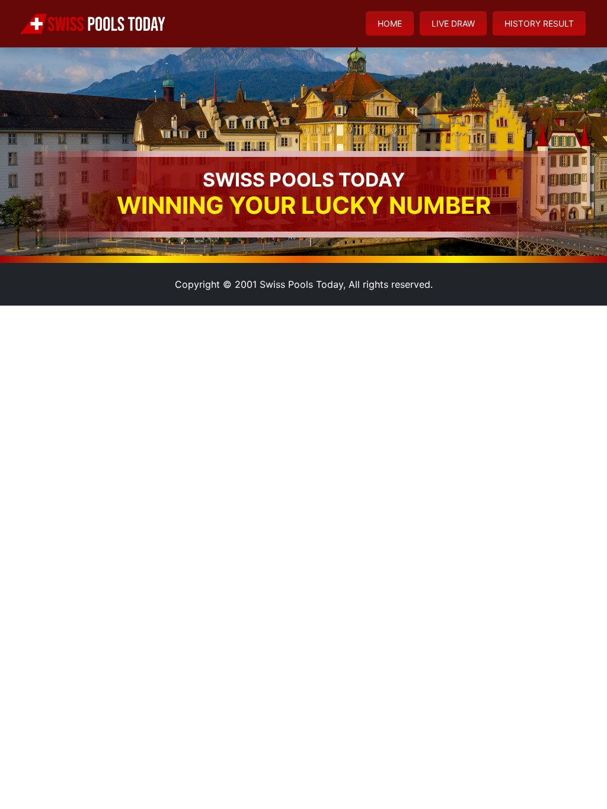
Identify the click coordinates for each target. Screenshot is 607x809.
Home (390, 23)
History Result (539, 23)
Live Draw (453, 23)
